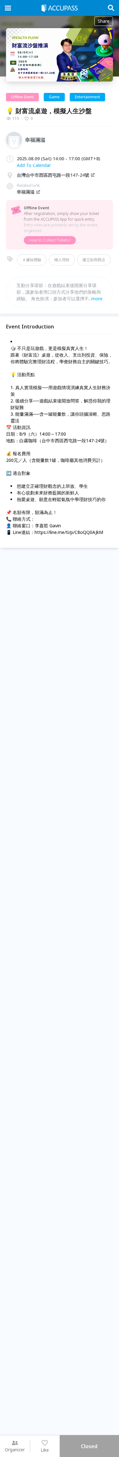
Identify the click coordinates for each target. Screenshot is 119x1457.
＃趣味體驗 (31, 259)
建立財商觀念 (94, 259)
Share (103, 21)
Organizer (15, 1450)
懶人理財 (61, 259)
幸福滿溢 (26, 192)
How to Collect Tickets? (50, 240)
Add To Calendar (34, 165)
